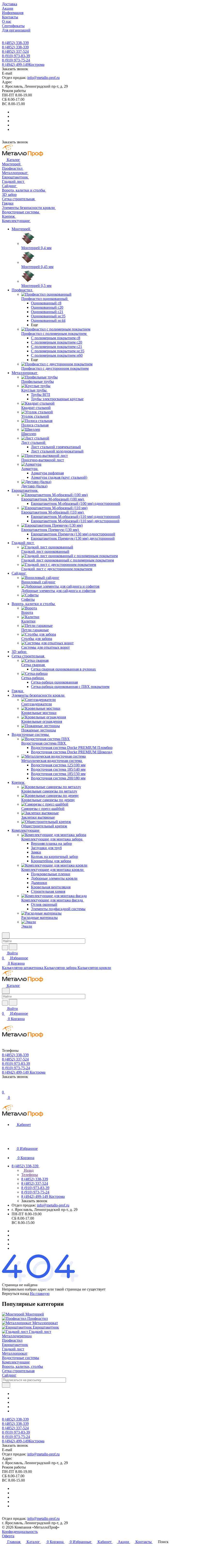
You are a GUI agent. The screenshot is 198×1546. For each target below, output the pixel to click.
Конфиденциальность (20, 1532)
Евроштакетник (15, 1345)
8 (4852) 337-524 (15, 51)
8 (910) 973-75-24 (16, 60)
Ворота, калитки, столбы (22, 1366)
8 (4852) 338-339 (15, 43)
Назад (28, 1170)
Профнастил (12, 1340)
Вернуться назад (15, 1294)
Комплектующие (16, 1362)
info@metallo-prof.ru (43, 78)
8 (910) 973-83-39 (16, 56)
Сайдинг (9, 1375)
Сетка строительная (18, 1371)
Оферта (8, 1536)
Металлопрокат (15, 1353)
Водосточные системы (20, 1358)
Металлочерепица (17, 1336)
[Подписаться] (6, 1385)
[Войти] (4, 1087)
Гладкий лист (13, 1349)
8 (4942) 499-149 (23, 64)
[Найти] (13, 947)
